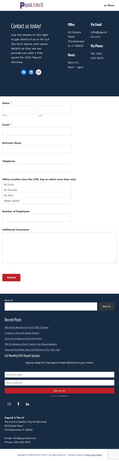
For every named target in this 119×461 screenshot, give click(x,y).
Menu (111, 5)
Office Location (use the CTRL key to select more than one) (39, 179)
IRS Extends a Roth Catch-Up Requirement (31, 344)
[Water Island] (36, 201)
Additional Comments (15, 229)
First (4, 115)
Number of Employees (16, 211)
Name (6, 103)
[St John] (36, 195)
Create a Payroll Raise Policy (22, 332)
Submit (11, 277)
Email (6, 124)
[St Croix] (36, 184)
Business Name (11, 143)
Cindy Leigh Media (93, 455)
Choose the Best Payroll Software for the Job (32, 349)
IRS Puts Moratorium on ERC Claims (26, 327)
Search (9, 300)
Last (40, 115)
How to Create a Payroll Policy (23, 338)
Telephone (8, 161)
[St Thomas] (36, 190)
